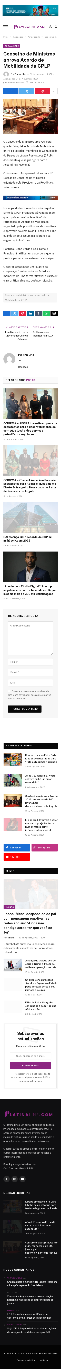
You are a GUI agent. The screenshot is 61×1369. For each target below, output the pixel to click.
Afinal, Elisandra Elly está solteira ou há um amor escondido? (40, 779)
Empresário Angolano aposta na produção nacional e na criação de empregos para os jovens (30, 1300)
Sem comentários (15, 82)
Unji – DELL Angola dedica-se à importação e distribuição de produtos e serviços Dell (31, 1330)
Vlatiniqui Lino (15, 1278)
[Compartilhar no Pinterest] (42, 91)
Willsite (44, 1360)
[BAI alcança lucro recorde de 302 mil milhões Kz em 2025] (30, 517)
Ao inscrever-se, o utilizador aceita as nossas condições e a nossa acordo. (30, 1077)
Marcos (11, 1310)
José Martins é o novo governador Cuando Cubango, (16, 336)
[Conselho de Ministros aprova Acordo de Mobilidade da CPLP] (30, 116)
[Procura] (56, 27)
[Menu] (5, 27)
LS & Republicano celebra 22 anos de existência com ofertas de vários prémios (29, 1316)
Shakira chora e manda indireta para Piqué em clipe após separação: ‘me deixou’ (32, 1284)
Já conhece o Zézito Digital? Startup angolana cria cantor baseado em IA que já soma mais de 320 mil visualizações (29, 590)
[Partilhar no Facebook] (10, 91)
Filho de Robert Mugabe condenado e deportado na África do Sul (40, 1006)
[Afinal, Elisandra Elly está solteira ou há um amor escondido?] (13, 780)
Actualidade (12, 46)
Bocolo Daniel (14, 1325)
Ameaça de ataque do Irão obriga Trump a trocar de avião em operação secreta (40, 964)
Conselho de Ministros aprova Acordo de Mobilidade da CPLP (27, 297)
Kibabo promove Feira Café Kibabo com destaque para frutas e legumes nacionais (41, 758)
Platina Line (20, 74)
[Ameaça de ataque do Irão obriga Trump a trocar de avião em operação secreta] (13, 965)
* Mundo (9, 907)
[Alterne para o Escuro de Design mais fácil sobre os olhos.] (50, 26)
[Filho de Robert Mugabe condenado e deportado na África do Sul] (13, 1007)
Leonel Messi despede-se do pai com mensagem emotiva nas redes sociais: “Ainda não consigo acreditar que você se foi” (30, 923)
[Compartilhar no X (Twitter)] (26, 91)
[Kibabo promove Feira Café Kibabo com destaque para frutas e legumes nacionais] (13, 759)
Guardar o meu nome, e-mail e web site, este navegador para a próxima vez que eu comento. (29, 695)
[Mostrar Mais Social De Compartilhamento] (54, 91)
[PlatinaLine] (29, 26)
